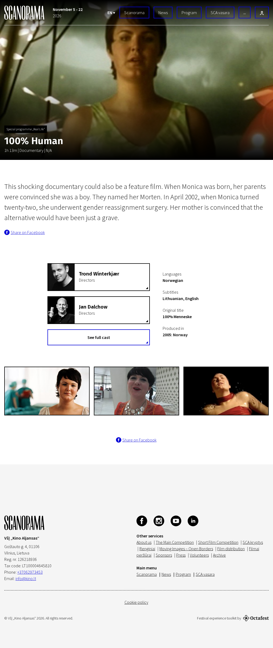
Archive (219, 555)
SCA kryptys (253, 542)
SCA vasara (220, 12)
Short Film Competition (218, 542)
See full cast (98, 337)
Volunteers (199, 555)
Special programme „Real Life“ (25, 129)
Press (181, 555)
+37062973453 (30, 572)
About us (143, 542)
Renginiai (147, 548)
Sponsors (164, 555)
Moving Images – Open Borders (186, 548)
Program (189, 12)
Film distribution (231, 548)
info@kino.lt (25, 578)
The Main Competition (175, 542)
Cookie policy (136, 602)
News (163, 12)
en (110, 12)
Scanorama (134, 12)
